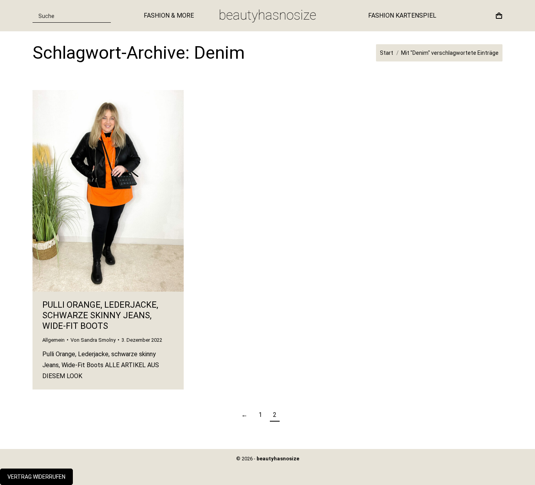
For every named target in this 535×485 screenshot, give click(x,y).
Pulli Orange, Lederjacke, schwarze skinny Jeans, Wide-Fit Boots (100, 315)
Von (93, 340)
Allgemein (53, 340)
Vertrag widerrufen (36, 477)
